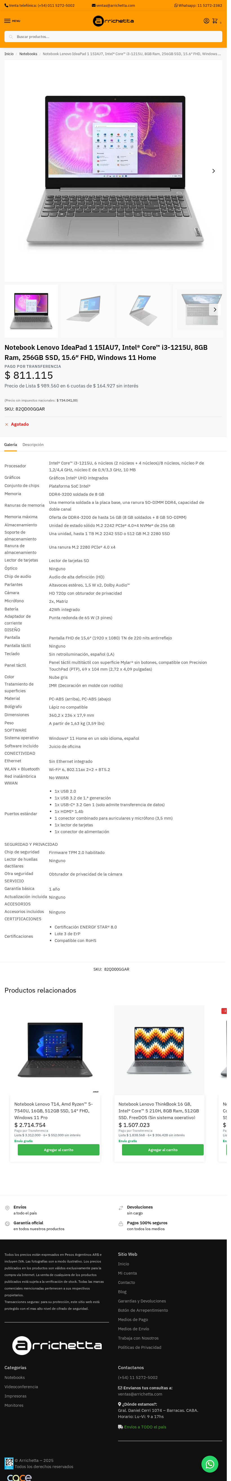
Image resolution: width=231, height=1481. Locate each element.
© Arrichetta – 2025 (34, 1460)
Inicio (9, 53)
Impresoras (15, 1396)
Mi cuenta (127, 1273)
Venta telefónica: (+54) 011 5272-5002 (41, 5)
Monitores (14, 1405)
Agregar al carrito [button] (58, 1149)
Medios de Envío (133, 1328)
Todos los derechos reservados (44, 1466)
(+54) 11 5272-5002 (138, 1377)
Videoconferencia (21, 1386)
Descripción (33, 444)
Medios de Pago (133, 1319)
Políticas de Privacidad (139, 1347)
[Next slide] (213, 171)
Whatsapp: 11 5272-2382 (200, 5)
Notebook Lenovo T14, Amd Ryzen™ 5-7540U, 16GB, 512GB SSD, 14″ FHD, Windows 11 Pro (53, 1110)
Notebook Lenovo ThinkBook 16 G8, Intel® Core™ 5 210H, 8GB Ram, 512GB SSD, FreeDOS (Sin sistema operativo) (159, 1110)
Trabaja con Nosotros (138, 1338)
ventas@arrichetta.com (115, 5)
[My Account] (206, 21)
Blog (122, 1291)
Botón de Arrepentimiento (143, 1310)
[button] (216, 21)
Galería (10, 444)
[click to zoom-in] (115, 171)
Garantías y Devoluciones (142, 1301)
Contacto (126, 1282)
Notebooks (28, 53)
